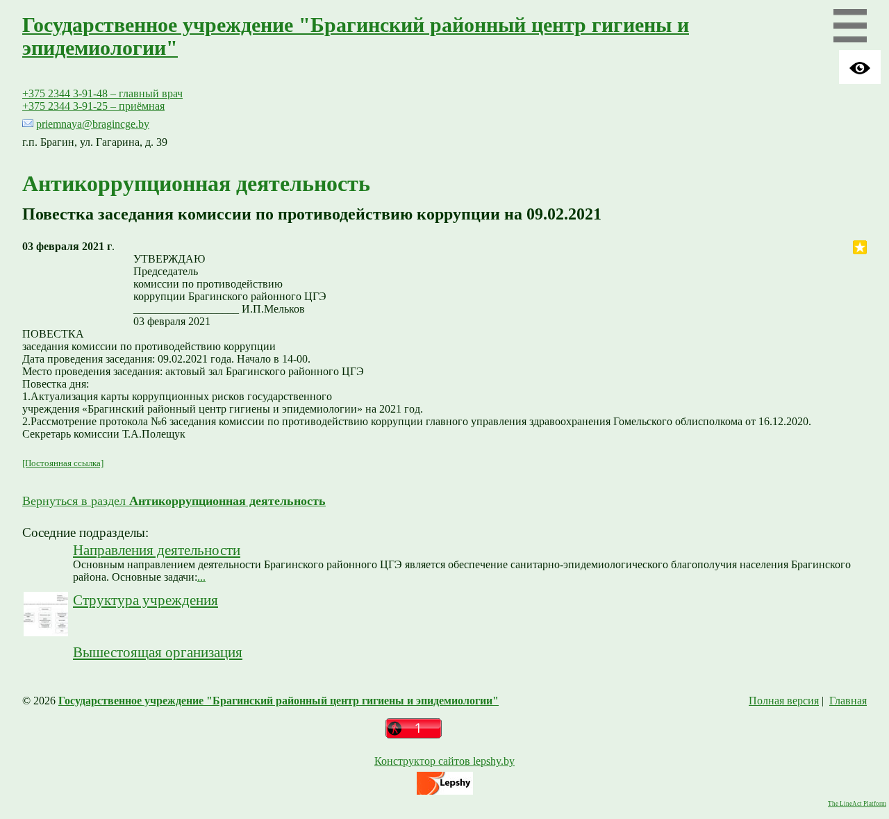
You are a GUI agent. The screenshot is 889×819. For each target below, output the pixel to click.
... (201, 577)
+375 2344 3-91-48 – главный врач (102, 93)
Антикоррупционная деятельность (196, 183)
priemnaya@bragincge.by (92, 124)
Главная (848, 700)
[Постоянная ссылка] (62, 463)
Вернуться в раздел (174, 501)
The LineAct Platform (857, 803)
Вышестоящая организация (157, 652)
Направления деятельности (156, 550)
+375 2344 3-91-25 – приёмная (93, 106)
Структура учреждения (145, 600)
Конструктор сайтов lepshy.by (444, 761)
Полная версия (784, 700)
